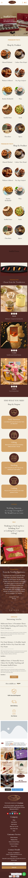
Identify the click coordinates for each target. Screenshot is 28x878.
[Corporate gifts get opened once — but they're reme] (20, 753)
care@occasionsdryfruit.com (16, 854)
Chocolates (7, 136)
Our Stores (14, 716)
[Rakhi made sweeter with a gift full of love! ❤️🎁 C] (20, 780)
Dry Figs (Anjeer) (20, 80)
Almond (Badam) (7, 62)
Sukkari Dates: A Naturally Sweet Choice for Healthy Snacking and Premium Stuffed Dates (12, 663)
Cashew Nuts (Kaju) (21, 62)
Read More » (3, 637)
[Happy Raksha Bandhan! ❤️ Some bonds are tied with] (7, 767)
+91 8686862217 (16, 852)
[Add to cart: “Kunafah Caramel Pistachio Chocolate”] (12, 350)
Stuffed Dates (8, 118)
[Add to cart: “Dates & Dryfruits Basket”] (12, 386)
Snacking (14, 465)
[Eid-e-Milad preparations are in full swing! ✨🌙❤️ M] (7, 780)
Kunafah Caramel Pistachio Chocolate (14, 355)
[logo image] (12, 2)
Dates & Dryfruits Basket (14, 391)
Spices (20, 136)
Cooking (14, 488)
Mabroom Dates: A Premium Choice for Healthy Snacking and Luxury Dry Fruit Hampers (14, 625)
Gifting (14, 442)
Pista (20, 99)
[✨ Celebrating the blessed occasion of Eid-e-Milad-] (20, 767)
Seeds (20, 118)
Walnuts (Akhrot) (7, 80)
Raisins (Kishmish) (7, 99)
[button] (1, 18)
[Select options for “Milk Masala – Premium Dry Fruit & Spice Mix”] (12, 314)
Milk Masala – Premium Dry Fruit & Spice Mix (14, 318)
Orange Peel (19, 268)
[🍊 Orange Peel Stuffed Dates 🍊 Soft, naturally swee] (7, 753)
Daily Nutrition (14, 419)
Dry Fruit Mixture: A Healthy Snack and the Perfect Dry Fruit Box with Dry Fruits (13, 644)
